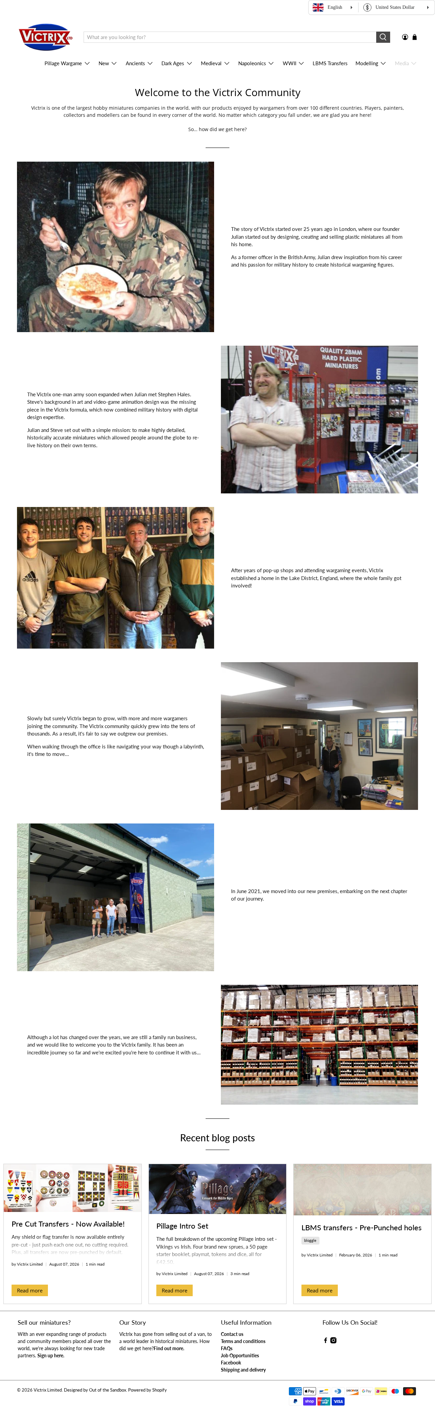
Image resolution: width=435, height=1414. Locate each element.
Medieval (211, 63)
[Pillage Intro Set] (217, 1189)
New (104, 63)
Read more (29, 1290)
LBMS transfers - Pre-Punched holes (361, 1227)
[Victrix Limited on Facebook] (326, 1341)
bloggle (310, 1240)
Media (402, 63)
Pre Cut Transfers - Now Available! (68, 1223)
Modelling (366, 63)
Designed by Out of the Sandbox (95, 1390)
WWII (289, 63)
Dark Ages (172, 63)
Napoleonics (252, 63)
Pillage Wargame (63, 63)
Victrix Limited (48, 1390)
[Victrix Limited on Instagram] (333, 1341)
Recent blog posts (217, 1137)
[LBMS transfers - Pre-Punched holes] (362, 1189)
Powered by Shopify (147, 1390)
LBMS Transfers (330, 63)
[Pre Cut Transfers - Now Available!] (72, 1188)
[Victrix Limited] (45, 37)
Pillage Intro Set (182, 1225)
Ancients (135, 63)
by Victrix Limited (27, 1264)
